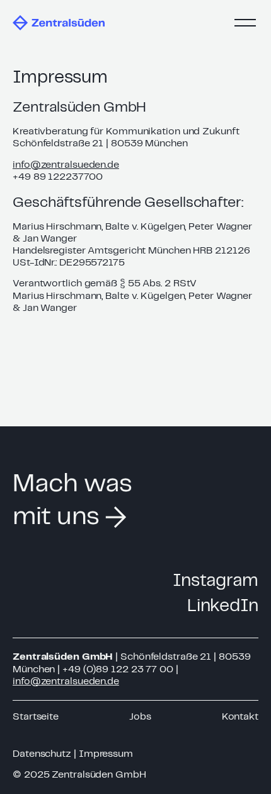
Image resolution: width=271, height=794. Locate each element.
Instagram (215, 581)
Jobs (140, 716)
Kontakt (240, 716)
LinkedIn (222, 606)
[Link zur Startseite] (59, 22)
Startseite (36, 716)
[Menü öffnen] (243, 23)
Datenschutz (42, 754)
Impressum (106, 754)
